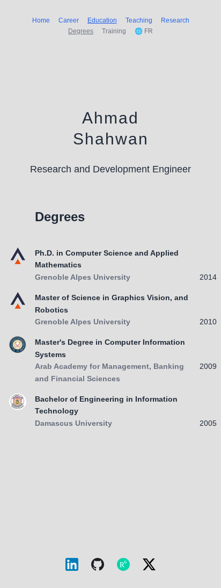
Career (68, 20)
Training (114, 31)
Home (41, 20)
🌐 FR (144, 31)
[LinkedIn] (71, 566)
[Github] (97, 566)
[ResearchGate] (123, 566)
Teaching (139, 20)
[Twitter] (149, 566)
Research (175, 20)
